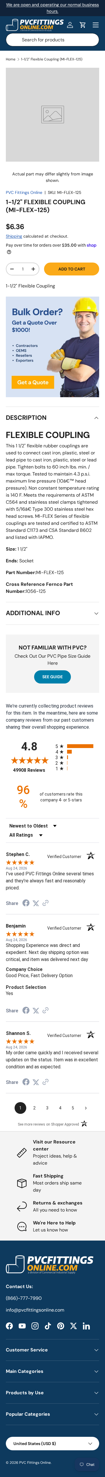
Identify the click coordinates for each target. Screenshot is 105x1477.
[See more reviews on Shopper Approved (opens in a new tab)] (45, 903)
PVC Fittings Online (24, 192)
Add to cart (71, 269)
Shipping (14, 236)
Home (10, 59)
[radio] (77, 746)
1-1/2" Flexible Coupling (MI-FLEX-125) (51, 59)
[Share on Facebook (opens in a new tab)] (25, 903)
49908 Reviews (32, 770)
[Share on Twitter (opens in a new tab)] (35, 903)
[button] (82, 24)
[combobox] (52, 39)
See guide (52, 676)
